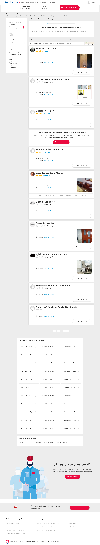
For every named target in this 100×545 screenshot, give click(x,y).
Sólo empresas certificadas (14, 66)
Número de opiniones (65, 43)
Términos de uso (30, 541)
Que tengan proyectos (16, 54)
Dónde (44, 6)
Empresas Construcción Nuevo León (46, 530)
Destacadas (37, 43)
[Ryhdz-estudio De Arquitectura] (32, 255)
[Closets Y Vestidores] (32, 112)
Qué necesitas (26, 6)
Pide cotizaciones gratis (79, 508)
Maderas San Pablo (45, 202)
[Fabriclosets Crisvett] (32, 49)
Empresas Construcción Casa (14, 527)
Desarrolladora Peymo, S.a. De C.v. (53, 80)
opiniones (46, 51)
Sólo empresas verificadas (14, 62)
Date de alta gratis (61, 142)
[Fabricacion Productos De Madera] (32, 286)
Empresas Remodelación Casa (15, 530)
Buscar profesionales (70, 7)
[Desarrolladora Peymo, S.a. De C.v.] (32, 80)
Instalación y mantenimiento (55, 15)
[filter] (17, 27)
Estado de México (34, 15)
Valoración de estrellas (49, 43)
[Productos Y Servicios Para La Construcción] (32, 308)
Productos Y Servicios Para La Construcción (57, 307)
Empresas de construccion (21, 15)
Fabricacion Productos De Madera (53, 286)
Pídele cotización (81, 72)
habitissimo (9, 15)
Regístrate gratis (72, 476)
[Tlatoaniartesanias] (32, 224)
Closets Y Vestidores (46, 111)
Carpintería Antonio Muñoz (49, 173)
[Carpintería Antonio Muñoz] (32, 174)
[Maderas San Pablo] (32, 203)
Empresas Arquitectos (12, 523)
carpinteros (24, 442)
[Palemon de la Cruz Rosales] (32, 150)
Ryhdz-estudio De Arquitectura (51, 254)
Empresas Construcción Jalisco (45, 527)
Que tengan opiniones (16, 52)
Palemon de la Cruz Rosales (49, 150)
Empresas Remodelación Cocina (15, 533)
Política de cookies (55, 541)
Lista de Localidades (71, 527)
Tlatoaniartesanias (45, 223)
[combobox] (30, 7)
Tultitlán (43, 15)
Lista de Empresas (71, 523)
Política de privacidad (43, 541)
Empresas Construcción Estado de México (48, 523)
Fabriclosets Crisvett (46, 49)
